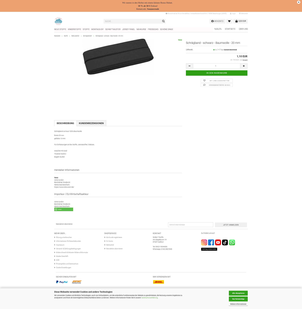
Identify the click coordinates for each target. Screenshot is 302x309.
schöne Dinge (166, 29)
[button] (189, 66)
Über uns (243, 29)
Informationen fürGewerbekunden (68, 241)
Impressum (60, 245)
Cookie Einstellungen (63, 268)
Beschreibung (65, 123)
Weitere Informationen (238, 304)
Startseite (230, 29)
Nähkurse (141, 29)
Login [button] (233, 13)
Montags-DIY (97, 29)
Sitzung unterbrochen (64, 237)
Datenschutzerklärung (149, 298)
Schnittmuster (112, 29)
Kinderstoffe (74, 29)
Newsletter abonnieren (114, 249)
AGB (57, 260)
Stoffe (86, 29)
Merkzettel (244, 13)
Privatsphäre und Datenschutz (67, 264)
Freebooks (153, 29)
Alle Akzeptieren (238, 293)
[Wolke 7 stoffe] (77, 21)
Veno (180, 40)
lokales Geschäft (62, 256)
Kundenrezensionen (91, 123)
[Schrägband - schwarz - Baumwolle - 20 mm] (118, 56)
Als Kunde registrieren (114, 237)
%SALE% (217, 29)
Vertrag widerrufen (209, 249)
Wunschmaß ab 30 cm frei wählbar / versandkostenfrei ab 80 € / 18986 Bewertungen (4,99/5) (196, 13)
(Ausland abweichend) (230, 50)
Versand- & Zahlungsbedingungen (68, 249)
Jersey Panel (128, 29)
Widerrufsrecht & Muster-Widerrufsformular (72, 252)
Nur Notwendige (238, 299)
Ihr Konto (109, 241)
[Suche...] (163, 21)
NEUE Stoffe (60, 29)
